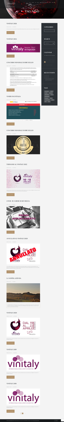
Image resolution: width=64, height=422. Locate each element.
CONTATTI (50, 2)
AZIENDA (33, 2)
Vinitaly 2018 (12, 384)
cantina (52, 91)
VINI (35, 2)
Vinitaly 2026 (12, 24)
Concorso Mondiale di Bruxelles (20, 62)
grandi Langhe (47, 96)
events (52, 94)
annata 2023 (46, 91)
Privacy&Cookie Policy (36, 420)
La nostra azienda (14, 278)
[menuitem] (53, 2)
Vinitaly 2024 (12, 39)
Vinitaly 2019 (12, 349)
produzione (46, 98)
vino (45, 101)
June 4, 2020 (8, 204)
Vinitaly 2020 (12, 313)
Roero (51, 98)
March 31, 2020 (9, 281)
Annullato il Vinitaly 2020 (17, 239)
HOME (30, 2)
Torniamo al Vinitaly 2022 (17, 164)
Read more (10, 32)
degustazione (47, 94)
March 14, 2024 (9, 42)
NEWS (38, 2)
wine (49, 101)
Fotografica (10, 420)
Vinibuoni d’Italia (14, 96)
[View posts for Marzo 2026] (45, 65)
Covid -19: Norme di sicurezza (18, 201)
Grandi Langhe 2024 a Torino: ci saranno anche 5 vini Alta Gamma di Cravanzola (49, 79)
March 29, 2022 (9, 99)
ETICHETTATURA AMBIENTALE (44, 2)
